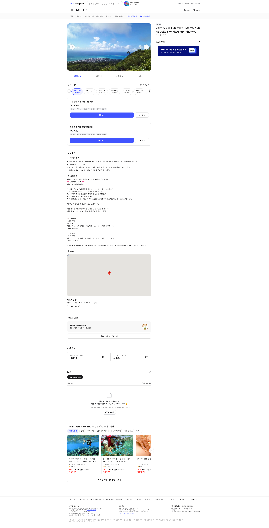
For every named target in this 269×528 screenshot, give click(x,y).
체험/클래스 (128, 431)
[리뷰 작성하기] (150, 372)
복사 (96, 303)
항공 (72, 16)
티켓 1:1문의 (130, 513)
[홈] (72, 10)
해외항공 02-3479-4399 (126, 511)
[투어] (78, 10)
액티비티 (90, 431)
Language (194, 499)
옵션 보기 (101, 115)
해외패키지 (89, 16)
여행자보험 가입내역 (143, 499)
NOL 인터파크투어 (75, 377)
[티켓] (85, 10)
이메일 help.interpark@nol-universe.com (143, 510)
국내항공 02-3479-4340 (141, 511)
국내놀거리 (119, 16)
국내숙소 (109, 16)
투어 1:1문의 (122, 513)
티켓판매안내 (159, 499)
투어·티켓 (99, 16)
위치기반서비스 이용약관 (114, 499)
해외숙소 (79, 16)
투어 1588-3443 (123, 508)
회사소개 (72, 499)
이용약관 (82, 499)
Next (151, 450)
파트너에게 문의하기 (110, 336)
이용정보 (119, 76)
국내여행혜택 (145, 16)
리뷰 (141, 76)
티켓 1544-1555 (134, 508)
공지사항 (171, 499)
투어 (82, 431)
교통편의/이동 (102, 431)
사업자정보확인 (91, 510)
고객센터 (181, 499)
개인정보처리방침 (95, 499)
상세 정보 (141, 115)
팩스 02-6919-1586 (124, 510)
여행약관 (129, 499)
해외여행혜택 (132, 16)
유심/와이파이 (116, 431)
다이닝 (138, 431)
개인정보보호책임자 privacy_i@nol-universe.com (185, 511)
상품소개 (98, 76)
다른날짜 (146, 85)
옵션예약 (77, 76)
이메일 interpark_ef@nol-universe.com (182, 510)
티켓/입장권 (73, 431)
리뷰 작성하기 (109, 412)
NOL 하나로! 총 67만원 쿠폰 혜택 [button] (101, 4)
